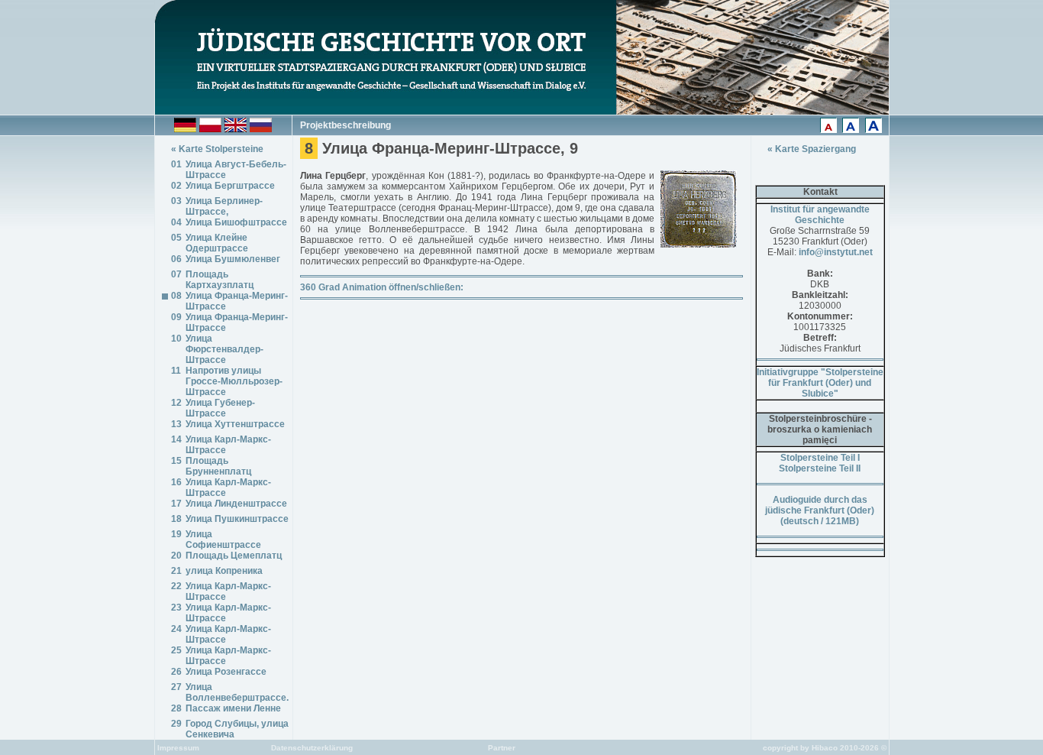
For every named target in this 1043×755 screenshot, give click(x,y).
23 (176, 607)
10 (176, 338)
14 (176, 439)
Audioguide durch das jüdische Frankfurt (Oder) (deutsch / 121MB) (819, 510)
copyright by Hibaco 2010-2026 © (826, 748)
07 (176, 274)
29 (176, 723)
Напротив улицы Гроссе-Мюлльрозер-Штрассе (234, 381)
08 (176, 295)
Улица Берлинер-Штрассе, (224, 206)
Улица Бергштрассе (230, 185)
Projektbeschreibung (345, 125)
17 (176, 503)
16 (176, 482)
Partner (500, 748)
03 (176, 201)
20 (176, 555)
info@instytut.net (836, 252)
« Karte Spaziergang (811, 149)
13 (176, 424)
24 (176, 629)
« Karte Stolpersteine (217, 149)
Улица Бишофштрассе (236, 222)
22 (176, 586)
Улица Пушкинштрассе (237, 519)
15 (176, 460)
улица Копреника (224, 570)
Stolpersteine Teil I (820, 457)
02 (176, 185)
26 (176, 671)
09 (176, 317)
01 (176, 164)
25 (176, 650)
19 (176, 534)
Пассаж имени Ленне (233, 708)
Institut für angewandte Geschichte (820, 214)
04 (176, 222)
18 (176, 519)
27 (176, 687)
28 (176, 708)
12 (176, 402)
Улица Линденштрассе (236, 503)
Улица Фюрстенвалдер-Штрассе (224, 349)
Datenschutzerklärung (311, 748)
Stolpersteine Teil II (820, 468)
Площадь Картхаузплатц (219, 279)
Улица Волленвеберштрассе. (237, 692)
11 (176, 370)
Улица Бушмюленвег (233, 259)
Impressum (177, 748)
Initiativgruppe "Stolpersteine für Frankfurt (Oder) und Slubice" (820, 383)
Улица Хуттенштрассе (235, 424)
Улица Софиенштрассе (223, 539)
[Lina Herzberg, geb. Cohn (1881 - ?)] (698, 243)
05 (176, 237)
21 (176, 570)
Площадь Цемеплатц (234, 555)
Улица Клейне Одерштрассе (217, 243)
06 (176, 259)
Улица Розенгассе (226, 671)
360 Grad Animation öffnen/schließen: (381, 287)
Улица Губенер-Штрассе (220, 408)
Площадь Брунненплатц (218, 466)
